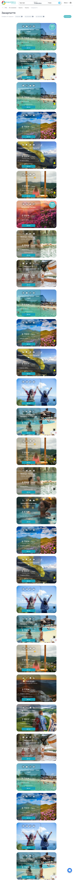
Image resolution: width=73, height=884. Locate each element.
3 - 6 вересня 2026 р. (23, 368)
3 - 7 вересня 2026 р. (23, 338)
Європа (21, 7)
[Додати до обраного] (54, 48)
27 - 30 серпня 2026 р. (23, 160)
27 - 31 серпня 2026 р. (23, 71)
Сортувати (68, 16)
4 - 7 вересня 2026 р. (23, 486)
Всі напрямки (12, 7)
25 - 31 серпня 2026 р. (23, 42)
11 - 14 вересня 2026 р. (24, 693)
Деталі (28, 48)
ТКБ (6, 7)
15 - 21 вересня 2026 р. (24, 782)
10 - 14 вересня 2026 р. (24, 545)
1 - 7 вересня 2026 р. (23, 308)
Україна (27, 7)
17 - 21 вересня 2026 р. (24, 812)
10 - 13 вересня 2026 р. (24, 575)
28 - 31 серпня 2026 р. (23, 220)
